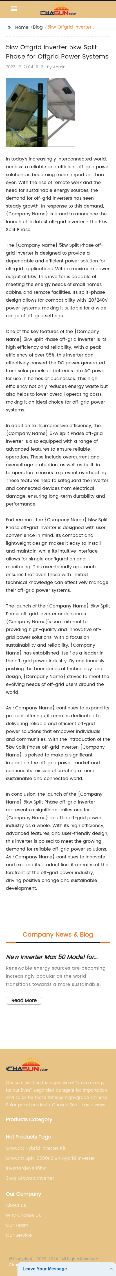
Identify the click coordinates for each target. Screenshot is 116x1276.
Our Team (17, 1225)
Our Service (19, 1235)
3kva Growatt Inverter (30, 1178)
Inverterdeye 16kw (26, 1168)
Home (21, 27)
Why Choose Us (23, 1215)
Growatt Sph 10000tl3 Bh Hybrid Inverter (50, 1158)
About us (16, 1205)
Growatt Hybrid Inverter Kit (36, 1148)
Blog (38, 27)
